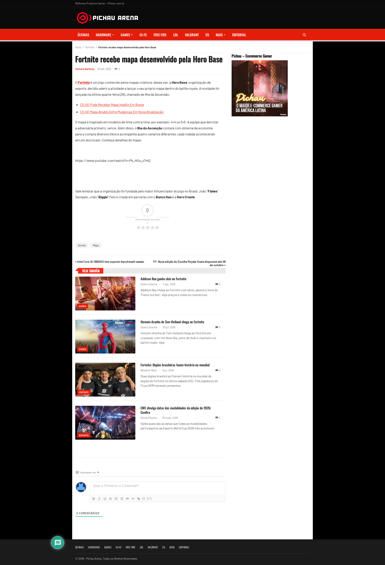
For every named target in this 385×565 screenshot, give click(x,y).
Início (78, 47)
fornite (82, 245)
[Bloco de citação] (127, 498)
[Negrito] (93, 498)
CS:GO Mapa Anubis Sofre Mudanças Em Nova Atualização (122, 112)
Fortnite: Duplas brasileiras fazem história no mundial (175, 364)
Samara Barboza (84, 68)
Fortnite (89, 47)
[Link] (138, 498)
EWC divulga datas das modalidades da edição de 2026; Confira (176, 410)
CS (207, 34)
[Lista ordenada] (116, 498)
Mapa (96, 245)
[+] (149, 498)
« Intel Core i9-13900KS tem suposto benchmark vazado (109, 261)
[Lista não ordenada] (122, 498)
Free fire (160, 34)
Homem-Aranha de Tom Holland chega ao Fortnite (172, 321)
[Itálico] (99, 498)
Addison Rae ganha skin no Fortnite (163, 278)
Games (125, 34)
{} (143, 498)
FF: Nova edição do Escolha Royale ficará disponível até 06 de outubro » (189, 263)
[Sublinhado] (105, 498)
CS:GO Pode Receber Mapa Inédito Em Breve (112, 105)
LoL (175, 34)
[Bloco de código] (133, 498)
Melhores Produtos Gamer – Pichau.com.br (100, 3)
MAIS (219, 34)
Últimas (83, 34)
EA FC (143, 34)
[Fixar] (110, 498)
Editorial (239, 34)
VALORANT (192, 34)
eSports (84, 435)
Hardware (103, 34)
